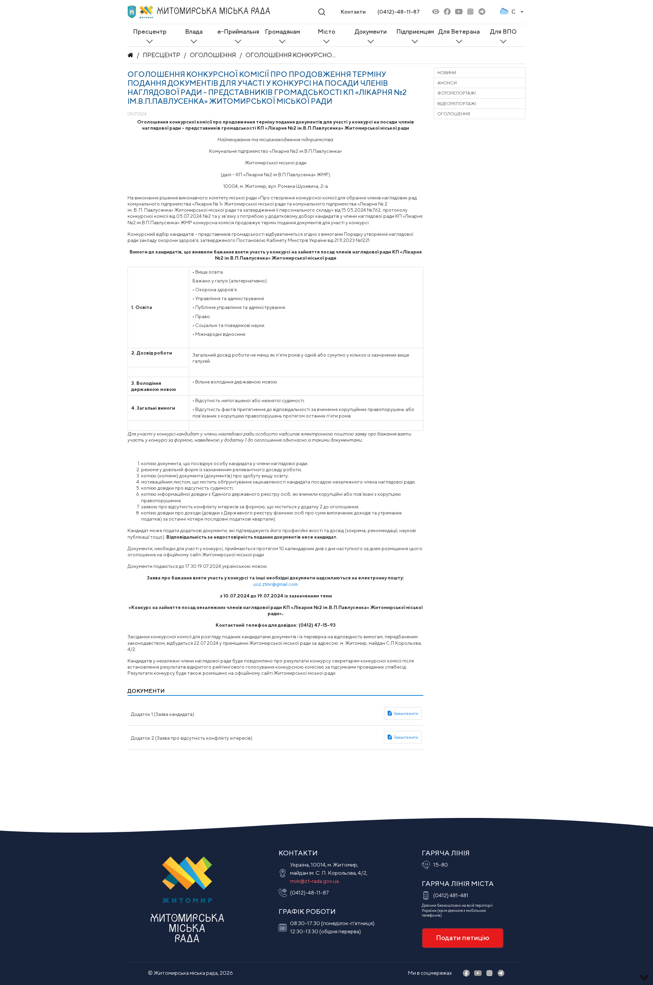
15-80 (440, 864)
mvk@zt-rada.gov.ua (314, 881)
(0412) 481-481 (450, 895)
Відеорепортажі (456, 103)
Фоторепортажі (456, 93)
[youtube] (459, 12)
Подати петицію (462, 937)
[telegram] (482, 12)
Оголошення (213, 55)
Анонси (447, 82)
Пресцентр (161, 55)
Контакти (353, 12)
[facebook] (447, 12)
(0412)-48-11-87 (399, 12)
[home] (130, 55)
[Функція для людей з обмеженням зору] (436, 12)
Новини (446, 72)
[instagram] (470, 12)
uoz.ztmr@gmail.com (275, 584)
